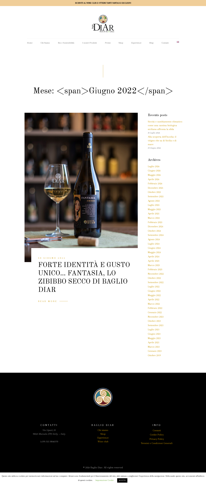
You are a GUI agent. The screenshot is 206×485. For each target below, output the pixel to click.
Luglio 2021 (153, 329)
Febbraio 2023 (155, 269)
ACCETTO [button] (122, 480)
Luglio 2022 (153, 286)
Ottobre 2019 (154, 355)
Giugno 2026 (154, 170)
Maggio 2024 (154, 252)
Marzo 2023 (154, 265)
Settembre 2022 (156, 282)
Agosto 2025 (154, 200)
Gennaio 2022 (155, 312)
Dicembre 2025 (155, 187)
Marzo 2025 (154, 217)
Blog (151, 43)
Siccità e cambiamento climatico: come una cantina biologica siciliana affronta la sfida (165, 125)
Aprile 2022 (153, 299)
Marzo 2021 (154, 346)
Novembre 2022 (156, 273)
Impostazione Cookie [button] (104, 480)
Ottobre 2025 (154, 192)
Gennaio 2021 (155, 351)
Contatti (165, 43)
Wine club (103, 441)
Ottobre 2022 (154, 278)
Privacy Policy (157, 439)
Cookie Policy (157, 434)
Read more (47, 301)
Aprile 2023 (153, 260)
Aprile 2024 (153, 256)
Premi (108, 43)
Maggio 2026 (154, 175)
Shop (121, 43)
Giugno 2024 (154, 248)
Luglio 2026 (153, 166)
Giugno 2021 (154, 333)
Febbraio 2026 (155, 183)
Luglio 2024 (153, 243)
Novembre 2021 (156, 316)
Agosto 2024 (154, 239)
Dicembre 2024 (155, 226)
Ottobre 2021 (154, 320)
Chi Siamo (45, 43)
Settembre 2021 (156, 325)
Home (30, 43)
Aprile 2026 (153, 179)
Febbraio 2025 (155, 222)
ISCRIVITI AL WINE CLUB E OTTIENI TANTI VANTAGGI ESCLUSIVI (103, 3)
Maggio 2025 (154, 209)
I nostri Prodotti (89, 43)
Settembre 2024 (156, 235)
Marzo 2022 (154, 303)
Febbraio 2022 (155, 308)
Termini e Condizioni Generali (157, 443)
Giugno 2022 (154, 290)
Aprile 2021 (153, 342)
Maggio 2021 (154, 338)
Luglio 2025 (153, 205)
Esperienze (136, 43)
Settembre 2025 (156, 196)
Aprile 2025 (153, 213)
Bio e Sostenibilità (66, 43)
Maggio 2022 (154, 295)
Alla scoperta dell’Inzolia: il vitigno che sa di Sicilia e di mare (162, 140)
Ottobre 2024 (154, 230)
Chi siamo (103, 430)
